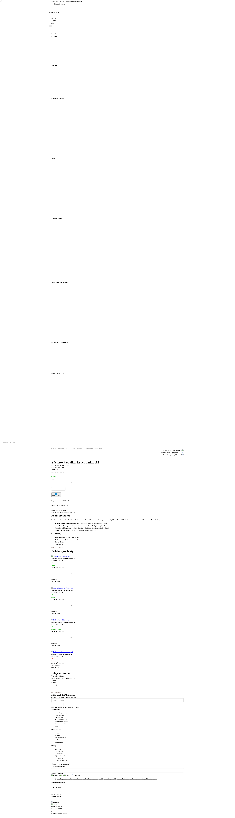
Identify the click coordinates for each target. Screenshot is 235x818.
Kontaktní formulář (59, 766)
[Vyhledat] (1, 445)
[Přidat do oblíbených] (52, 491)
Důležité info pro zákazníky (61, 770)
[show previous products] (52, 457)
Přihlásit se (56, 704)
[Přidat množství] (53, 485)
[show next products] (52, 459)
